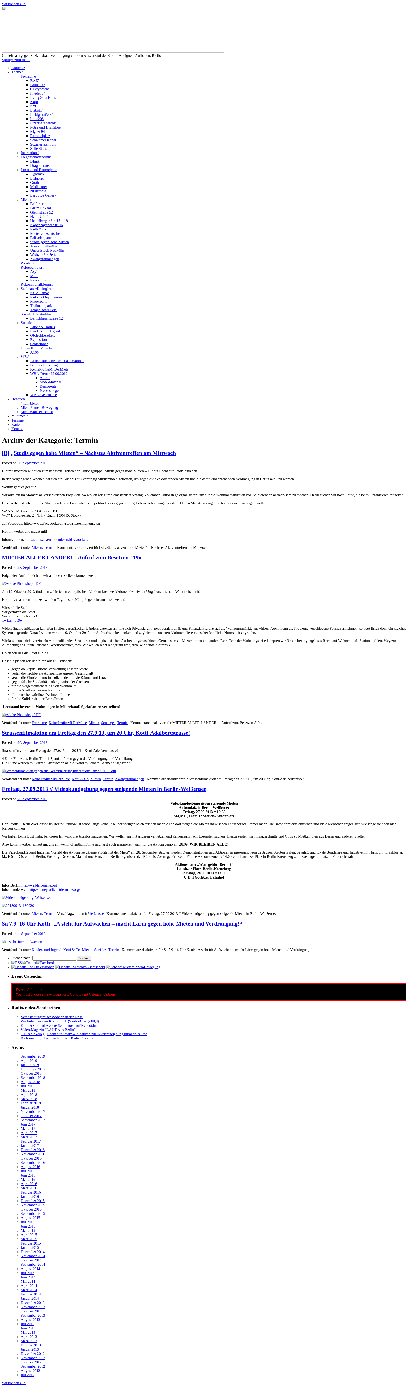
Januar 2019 (30, 1065)
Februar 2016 (31, 1192)
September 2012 (33, 1366)
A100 (34, 352)
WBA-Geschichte (43, 395)
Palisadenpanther (42, 238)
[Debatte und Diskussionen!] (32, 967)
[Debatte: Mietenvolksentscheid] (80, 967)
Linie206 (37, 119)
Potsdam (27, 263)
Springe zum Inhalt (16, 60)
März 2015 (29, 1239)
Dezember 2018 (33, 1069)
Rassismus (38, 280)
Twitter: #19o (12, 620)
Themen (17, 72)
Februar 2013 (31, 1345)
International (30, 153)
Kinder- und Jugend (45, 331)
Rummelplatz (40, 136)
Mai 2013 (28, 1332)
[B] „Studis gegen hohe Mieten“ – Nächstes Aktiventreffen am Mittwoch (89, 453)
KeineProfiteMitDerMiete (49, 369)
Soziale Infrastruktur (36, 314)
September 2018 (33, 1078)
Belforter (36, 204)
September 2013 (33, 1315)
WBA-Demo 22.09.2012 (49, 374)
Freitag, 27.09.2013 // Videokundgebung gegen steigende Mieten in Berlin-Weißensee (104, 789)
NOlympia (38, 191)
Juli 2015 (27, 1222)
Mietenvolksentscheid (46, 233)
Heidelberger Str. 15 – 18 (49, 221)
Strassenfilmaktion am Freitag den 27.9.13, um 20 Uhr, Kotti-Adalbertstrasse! (96, 733)
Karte (15, 425)
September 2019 (33, 1056)
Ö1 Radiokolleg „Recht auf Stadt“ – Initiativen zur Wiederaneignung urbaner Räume (84, 1034)
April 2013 (29, 1337)
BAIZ (34, 81)
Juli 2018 (27, 1086)
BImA (35, 161)
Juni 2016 (28, 1175)
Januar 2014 (30, 1298)
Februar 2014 (31, 1294)
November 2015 (33, 1205)
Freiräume (28, 76)
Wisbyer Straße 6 (43, 255)
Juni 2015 (28, 1226)
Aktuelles (18, 68)
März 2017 (29, 1137)
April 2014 (29, 1286)
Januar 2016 (30, 1196)
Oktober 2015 (31, 1209)
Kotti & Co (38, 229)
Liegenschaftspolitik (36, 157)
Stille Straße (39, 149)
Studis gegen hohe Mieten (49, 242)
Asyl (33, 272)
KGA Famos (39, 293)
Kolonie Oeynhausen (46, 297)
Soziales (27, 323)
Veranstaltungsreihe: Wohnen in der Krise (52, 1017)
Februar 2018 (31, 1103)
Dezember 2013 (33, 1303)
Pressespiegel (50, 391)
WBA (25, 357)
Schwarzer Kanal (43, 140)
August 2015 (30, 1218)
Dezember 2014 (33, 1252)
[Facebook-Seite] (45, 963)
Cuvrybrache (40, 89)
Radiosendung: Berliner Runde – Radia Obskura (57, 1038)
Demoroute (48, 386)
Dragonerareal (40, 165)
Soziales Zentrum (43, 144)
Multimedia (19, 416)
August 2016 (30, 1167)
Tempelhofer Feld (43, 310)
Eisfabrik (37, 178)
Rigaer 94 (37, 132)
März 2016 (29, 1188)
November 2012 (33, 1358)
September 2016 (33, 1163)
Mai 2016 (28, 1179)
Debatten (18, 399)
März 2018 (29, 1099)
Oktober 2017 (31, 1116)
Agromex (37, 174)
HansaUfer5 (39, 216)
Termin (49, 547)
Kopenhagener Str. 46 (46, 225)
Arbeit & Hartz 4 (42, 327)
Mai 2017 (28, 1129)
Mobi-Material (50, 382)
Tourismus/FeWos (43, 246)
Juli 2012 (27, 1375)
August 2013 (30, 1320)
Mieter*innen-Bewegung (39, 408)
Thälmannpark (41, 306)
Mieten (26, 199)
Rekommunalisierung (37, 284)
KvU (34, 106)
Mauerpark (38, 301)
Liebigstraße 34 (41, 115)
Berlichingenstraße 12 (46, 318)
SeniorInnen (39, 344)
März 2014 (29, 1290)
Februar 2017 (31, 1141)
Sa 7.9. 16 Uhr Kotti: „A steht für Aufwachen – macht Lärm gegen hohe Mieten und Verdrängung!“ (122, 924)
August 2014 (30, 1269)
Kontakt (17, 429)
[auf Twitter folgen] (29, 963)
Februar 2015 (31, 1243)
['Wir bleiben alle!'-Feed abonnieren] (16, 963)
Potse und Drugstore (45, 127)
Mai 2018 (28, 1090)
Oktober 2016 (31, 1158)
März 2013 (29, 1341)
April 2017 (29, 1133)
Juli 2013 (27, 1324)
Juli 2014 (27, 1273)
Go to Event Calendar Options (92, 994)
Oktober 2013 (31, 1311)
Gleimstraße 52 (41, 212)
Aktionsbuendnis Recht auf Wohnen (57, 361)
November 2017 (33, 1112)
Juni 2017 (28, 1124)
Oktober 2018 (31, 1073)
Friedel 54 (37, 93)
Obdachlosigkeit (42, 335)
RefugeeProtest (32, 267)
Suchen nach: (21, 958)
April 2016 (29, 1184)
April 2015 (29, 1235)
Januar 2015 (30, 1247)
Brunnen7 (37, 85)
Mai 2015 (28, 1230)
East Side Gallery (43, 195)
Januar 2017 (30, 1146)
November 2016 (33, 1154)
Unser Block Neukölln (47, 250)
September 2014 (33, 1264)
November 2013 (33, 1307)
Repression (38, 340)
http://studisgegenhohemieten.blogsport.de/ (56, 539)
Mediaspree (38, 187)
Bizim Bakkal (40, 208)
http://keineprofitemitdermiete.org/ (54, 890)
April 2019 (29, 1061)
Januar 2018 (30, 1107)
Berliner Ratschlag (44, 365)
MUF (34, 276)
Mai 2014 (28, 1281)
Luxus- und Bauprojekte (39, 170)
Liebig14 (37, 110)
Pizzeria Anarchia (43, 123)
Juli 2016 (27, 1171)
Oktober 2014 (31, 1260)
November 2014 (33, 1256)
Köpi (34, 102)
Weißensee (96, 914)
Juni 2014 (28, 1277)
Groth (34, 182)
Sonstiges (108, 723)
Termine (17, 420)
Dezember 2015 (33, 1201)
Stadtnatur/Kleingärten (37, 289)
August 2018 (30, 1082)
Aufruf (45, 378)
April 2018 (29, 1095)
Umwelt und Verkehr (36, 348)
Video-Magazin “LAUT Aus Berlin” (48, 1030)
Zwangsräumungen (44, 259)
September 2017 (33, 1120)
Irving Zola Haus (43, 98)
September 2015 (33, 1213)
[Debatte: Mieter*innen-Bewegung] (133, 967)
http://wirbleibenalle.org (39, 885)
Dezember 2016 (33, 1150)
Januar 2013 (30, 1349)
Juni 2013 (28, 1328)
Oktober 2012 (31, 1362)
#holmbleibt (29, 403)
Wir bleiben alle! (14, 4)
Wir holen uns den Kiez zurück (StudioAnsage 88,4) (60, 1021)
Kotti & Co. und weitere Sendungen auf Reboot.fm (59, 1025)
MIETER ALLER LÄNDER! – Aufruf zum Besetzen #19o (71, 557)
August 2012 (30, 1371)
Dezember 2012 (33, 1354)
